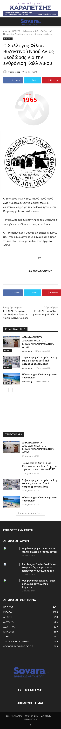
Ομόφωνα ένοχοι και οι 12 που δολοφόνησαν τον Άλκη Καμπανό (38, 584)
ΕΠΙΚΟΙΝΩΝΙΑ (30, 719)
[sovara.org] (5, 72)
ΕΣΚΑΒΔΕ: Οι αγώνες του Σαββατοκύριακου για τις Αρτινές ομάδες (15, 314)
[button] (5, 21)
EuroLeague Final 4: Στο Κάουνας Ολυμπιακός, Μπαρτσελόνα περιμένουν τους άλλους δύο (40, 567)
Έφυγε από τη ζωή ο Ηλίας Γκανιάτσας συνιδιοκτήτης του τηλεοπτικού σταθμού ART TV (39, 466)
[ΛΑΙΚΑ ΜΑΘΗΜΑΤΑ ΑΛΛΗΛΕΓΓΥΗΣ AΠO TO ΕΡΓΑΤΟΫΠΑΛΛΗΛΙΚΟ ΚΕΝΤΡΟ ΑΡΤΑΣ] (11, 341)
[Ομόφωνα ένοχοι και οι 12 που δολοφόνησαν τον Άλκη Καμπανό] (11, 584)
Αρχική (6, 31)
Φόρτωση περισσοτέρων (29, 513)
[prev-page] (5, 390)
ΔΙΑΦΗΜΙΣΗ (46, 715)
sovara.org (15, 72)
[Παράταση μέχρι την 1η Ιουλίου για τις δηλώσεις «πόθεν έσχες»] (11, 552)
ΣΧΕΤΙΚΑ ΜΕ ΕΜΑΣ (14, 715)
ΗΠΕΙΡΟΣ (16, 31)
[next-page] (10, 390)
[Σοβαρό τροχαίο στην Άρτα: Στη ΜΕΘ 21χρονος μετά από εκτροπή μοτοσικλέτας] (11, 362)
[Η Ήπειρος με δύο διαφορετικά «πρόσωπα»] (11, 378)
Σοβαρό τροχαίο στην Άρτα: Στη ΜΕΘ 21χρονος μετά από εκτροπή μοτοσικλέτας (39, 360)
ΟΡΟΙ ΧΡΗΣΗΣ (31, 715)
